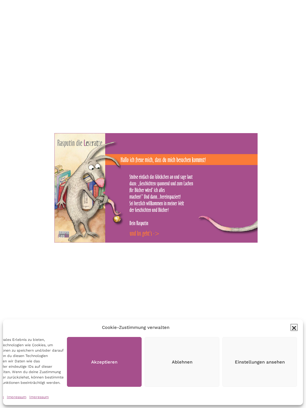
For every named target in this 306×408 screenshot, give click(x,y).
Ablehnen (182, 362)
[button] (294, 327)
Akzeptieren (104, 362)
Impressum (16, 397)
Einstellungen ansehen (260, 362)
